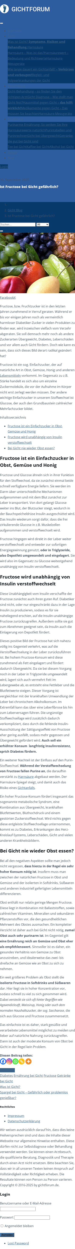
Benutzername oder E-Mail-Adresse (25, 1203)
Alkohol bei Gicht (61, 147)
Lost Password (18, 1243)
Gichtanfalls (26, 788)
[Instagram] (9, 1061)
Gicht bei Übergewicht (43, 136)
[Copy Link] (21, 1061)
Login (4, 166)
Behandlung (16, 86)
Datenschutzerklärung (24, 1121)
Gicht (11, 36)
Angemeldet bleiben (19, 1226)
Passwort (6, 1217)
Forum (12, 152)
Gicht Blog (15, 210)
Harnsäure (35, 47)
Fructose (50, 1076)
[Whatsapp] (15, 1061)
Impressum (16, 1116)
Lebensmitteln (10, 375)
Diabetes (6, 1076)
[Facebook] (3, 1061)
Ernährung (15, 119)
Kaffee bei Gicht (38, 147)
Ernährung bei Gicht (28, 1076)
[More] (28, 1061)
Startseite (15, 31)
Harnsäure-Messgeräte (55, 114)
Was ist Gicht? (10, 1087)
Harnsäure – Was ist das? (26, 53)
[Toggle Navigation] (1, 23)
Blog (11, 158)
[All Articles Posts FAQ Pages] (37, 227)
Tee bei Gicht (17, 147)
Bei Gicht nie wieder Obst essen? (31, 448)
